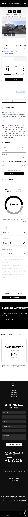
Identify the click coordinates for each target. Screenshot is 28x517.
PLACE (14, 498)
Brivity (13, 513)
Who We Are (14, 396)
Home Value (14, 394)
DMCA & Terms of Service (15, 515)
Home (14, 383)
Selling (14, 390)
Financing (14, 392)
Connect (14, 399)
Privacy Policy (5, 515)
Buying (14, 388)
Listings (14, 386)
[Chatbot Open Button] (23, 512)
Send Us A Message (14, 444)
